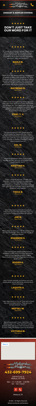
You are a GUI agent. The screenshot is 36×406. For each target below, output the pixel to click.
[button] (4, 5)
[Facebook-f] (16, 389)
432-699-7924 (18, 372)
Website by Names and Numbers (18, 403)
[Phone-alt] (20, 389)
